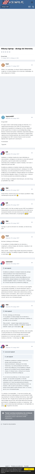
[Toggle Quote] (4, 268)
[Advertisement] (17, 28)
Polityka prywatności (17, 466)
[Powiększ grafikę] (17, 195)
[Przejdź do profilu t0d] (3, 189)
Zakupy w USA (15, 58)
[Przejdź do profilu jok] (3, 153)
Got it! (29, 469)
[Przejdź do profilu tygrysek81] (3, 117)
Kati (6, 56)
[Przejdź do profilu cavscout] (3, 262)
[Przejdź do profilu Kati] (3, 65)
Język (7, 466)
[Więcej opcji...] (32, 65)
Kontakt (26, 466)
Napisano (12, 66)
